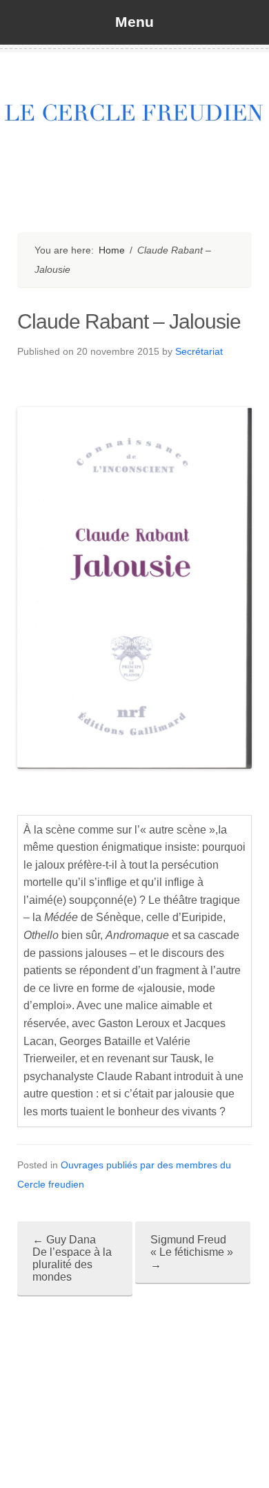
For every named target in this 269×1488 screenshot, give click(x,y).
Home (112, 250)
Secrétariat (199, 351)
